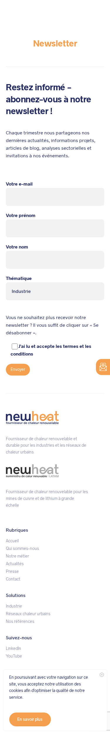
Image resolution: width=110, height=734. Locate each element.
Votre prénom (20, 215)
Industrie (14, 606)
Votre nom (17, 247)
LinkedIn (13, 648)
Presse (12, 571)
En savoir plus (30, 719)
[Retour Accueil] (20, 11)
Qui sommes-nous (22, 548)
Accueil (12, 540)
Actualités (15, 563)
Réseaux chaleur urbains (28, 613)
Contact (13, 579)
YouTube (14, 656)
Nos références (20, 621)
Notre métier (17, 556)
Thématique (19, 278)
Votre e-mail (19, 184)
